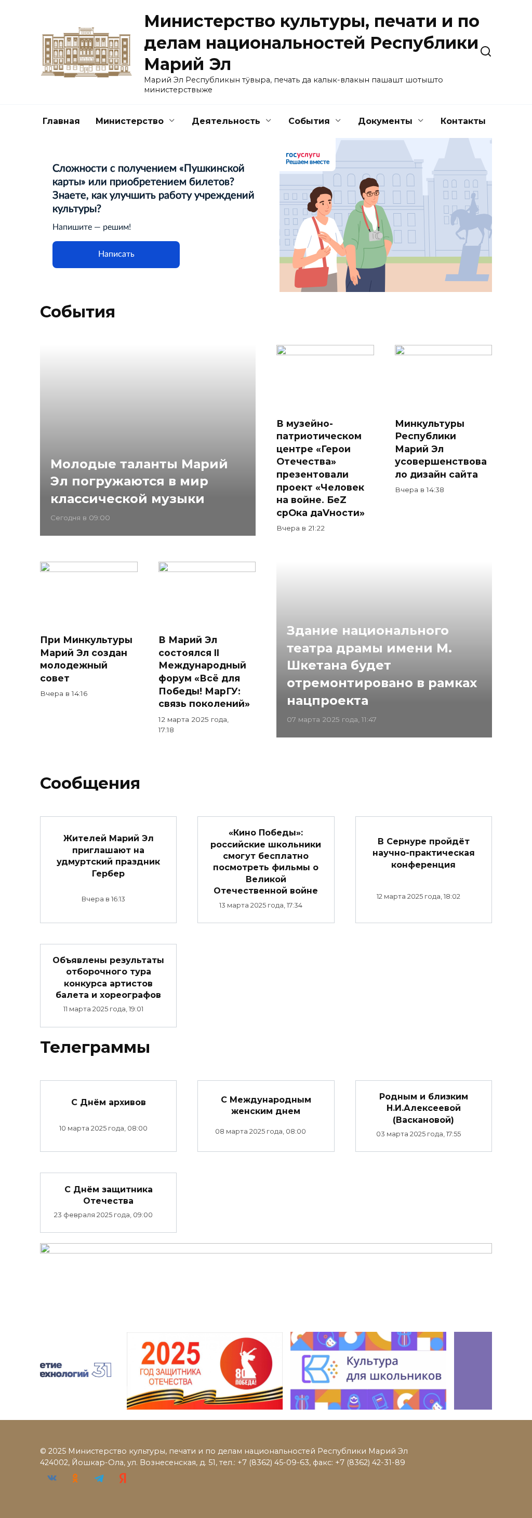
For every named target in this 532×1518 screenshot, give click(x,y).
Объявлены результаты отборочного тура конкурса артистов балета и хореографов (108, 977)
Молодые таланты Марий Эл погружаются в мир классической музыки (139, 481)
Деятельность (226, 121)
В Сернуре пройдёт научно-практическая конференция (424, 853)
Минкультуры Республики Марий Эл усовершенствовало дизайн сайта (441, 448)
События (309, 121)
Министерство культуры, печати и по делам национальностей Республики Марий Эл (312, 42)
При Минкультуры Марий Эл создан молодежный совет (86, 659)
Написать (116, 254)
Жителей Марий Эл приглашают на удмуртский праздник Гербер (108, 855)
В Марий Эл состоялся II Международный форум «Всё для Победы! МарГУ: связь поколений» (204, 671)
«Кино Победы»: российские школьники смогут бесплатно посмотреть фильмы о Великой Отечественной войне (265, 862)
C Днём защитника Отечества (108, 1194)
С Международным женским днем (266, 1105)
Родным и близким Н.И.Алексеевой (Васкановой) (423, 1108)
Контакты (463, 121)
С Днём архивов (108, 1102)
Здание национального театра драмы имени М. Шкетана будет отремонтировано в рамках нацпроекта (382, 665)
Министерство (130, 121)
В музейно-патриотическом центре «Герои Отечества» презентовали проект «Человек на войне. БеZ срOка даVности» (320, 467)
